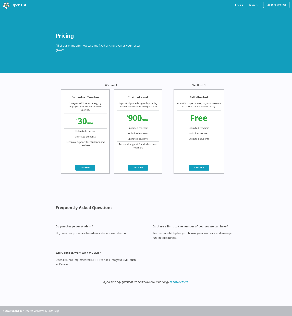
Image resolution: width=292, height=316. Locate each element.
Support (253, 5)
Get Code (199, 167)
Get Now (85, 167)
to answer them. (179, 282)
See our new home (276, 4)
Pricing (239, 5)
